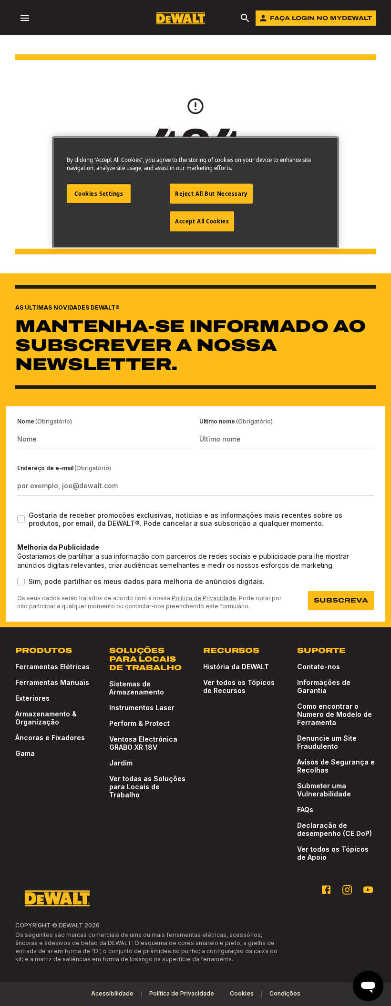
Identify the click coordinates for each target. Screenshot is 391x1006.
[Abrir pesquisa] (245, 18)
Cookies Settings (98, 193)
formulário (234, 606)
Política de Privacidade (204, 598)
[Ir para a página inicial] (180, 18)
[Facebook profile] (326, 889)
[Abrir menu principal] (24, 18)
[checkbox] (21, 519)
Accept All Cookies (202, 220)
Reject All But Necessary (211, 193)
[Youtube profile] (368, 889)
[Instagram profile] (347, 889)
